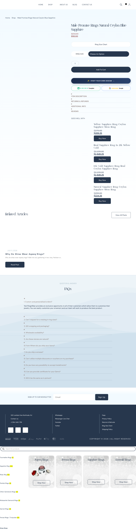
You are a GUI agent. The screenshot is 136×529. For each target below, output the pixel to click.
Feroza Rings (69, 459)
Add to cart (101, 70)
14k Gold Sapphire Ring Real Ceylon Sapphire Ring (109, 167)
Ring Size (80, 54)
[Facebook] (10, 430)
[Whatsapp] (18, 430)
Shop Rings (4, 528)
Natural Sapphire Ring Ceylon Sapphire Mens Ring (110, 188)
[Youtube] (25, 430)
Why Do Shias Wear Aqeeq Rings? (24, 254)
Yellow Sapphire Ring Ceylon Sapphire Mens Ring (110, 125)
